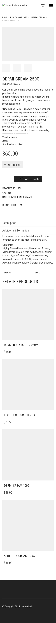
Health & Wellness (19, 17)
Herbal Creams (39, 17)
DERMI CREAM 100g (16, 485)
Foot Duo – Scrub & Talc (21, 415)
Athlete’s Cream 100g (19, 556)
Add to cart (15, 165)
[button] (50, 345)
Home (4, 17)
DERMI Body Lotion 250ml (22, 345)
